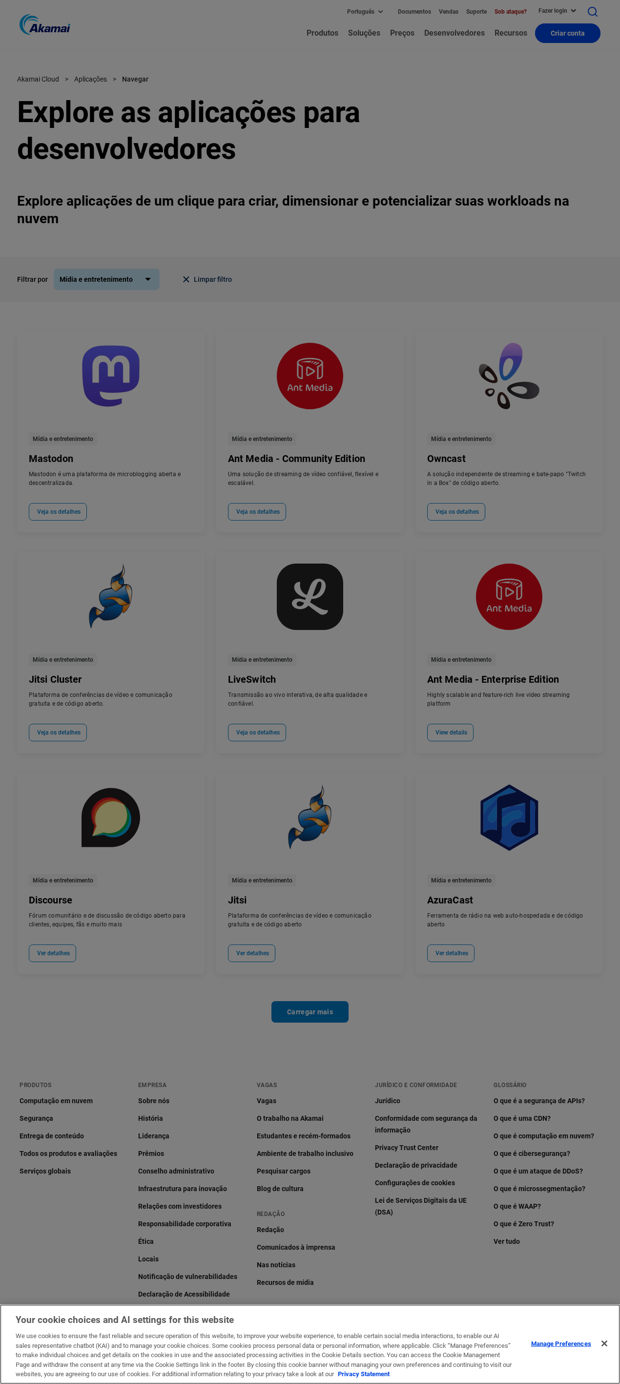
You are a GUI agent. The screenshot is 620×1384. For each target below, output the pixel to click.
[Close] (604, 1343)
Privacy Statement (364, 1374)
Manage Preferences (561, 1343)
